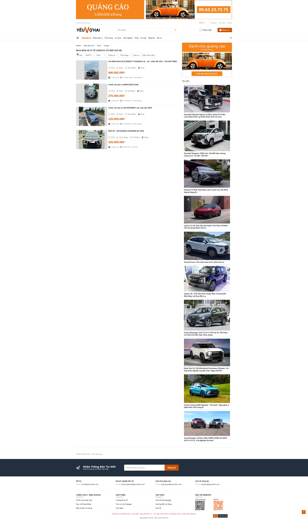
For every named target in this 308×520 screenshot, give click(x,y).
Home (78, 46)
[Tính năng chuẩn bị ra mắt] (154, 9)
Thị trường (108, 38)
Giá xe (159, 38)
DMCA (215, 516)
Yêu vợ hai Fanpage (124, 504)
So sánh (118, 38)
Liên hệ (229, 23)
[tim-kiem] (175, 30)
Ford (99, 46)
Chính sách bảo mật (84, 500)
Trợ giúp (214, 23)
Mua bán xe (86, 38)
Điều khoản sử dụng (84, 508)
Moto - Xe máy (140, 38)
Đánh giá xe (98, 38)
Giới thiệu (221, 23)
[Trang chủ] (88, 30)
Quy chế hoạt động (83, 504)
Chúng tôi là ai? (122, 500)
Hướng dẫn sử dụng (163, 504)
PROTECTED (223, 516)
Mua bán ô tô (89, 46)
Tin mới (185, 81)
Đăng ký (172, 467)
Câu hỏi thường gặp (163, 500)
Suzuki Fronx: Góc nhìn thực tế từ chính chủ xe (204, 262)
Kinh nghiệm (128, 38)
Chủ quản (119, 508)
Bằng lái (151, 38)
